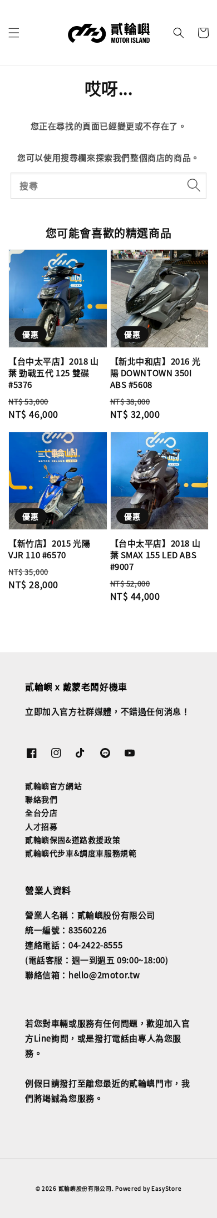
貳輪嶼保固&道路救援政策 (72, 839)
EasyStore (166, 1188)
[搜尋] (193, 185)
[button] (14, 33)
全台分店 (41, 812)
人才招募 (41, 826)
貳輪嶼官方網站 (53, 785)
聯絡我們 (41, 799)
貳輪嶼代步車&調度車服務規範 (80, 852)
